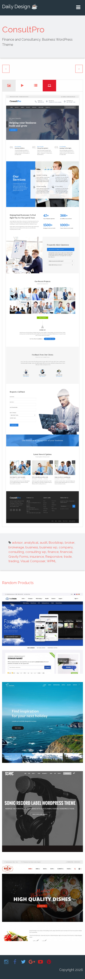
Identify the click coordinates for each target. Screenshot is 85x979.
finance (53, 552)
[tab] (9, 85)
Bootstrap (56, 542)
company (66, 547)
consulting (16, 552)
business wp (48, 547)
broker (69, 542)
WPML (51, 561)
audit (43, 542)
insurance (37, 556)
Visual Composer (32, 561)
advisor (17, 542)
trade (68, 556)
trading (13, 561)
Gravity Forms (18, 556)
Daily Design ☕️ (20, 6)
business (31, 547)
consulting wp (35, 552)
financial (66, 552)
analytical (31, 542)
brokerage (16, 547)
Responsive (53, 556)
